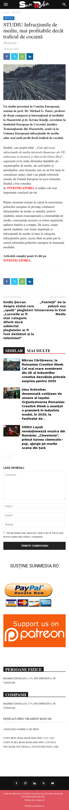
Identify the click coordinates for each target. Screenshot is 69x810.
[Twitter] (14, 56)
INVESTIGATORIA (16, 260)
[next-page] (11, 456)
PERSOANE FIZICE (23, 669)
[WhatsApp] (22, 56)
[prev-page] (5, 456)
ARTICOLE (16, 12)
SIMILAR (14, 350)
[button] (5, 4)
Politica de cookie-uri (35, 800)
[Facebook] (6, 56)
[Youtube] (52, 783)
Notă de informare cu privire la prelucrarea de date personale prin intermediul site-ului (33, 795)
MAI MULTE (38, 350)
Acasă (6, 12)
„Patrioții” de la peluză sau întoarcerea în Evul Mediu (50, 308)
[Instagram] (25, 783)
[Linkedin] (29, 56)
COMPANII (15, 694)
